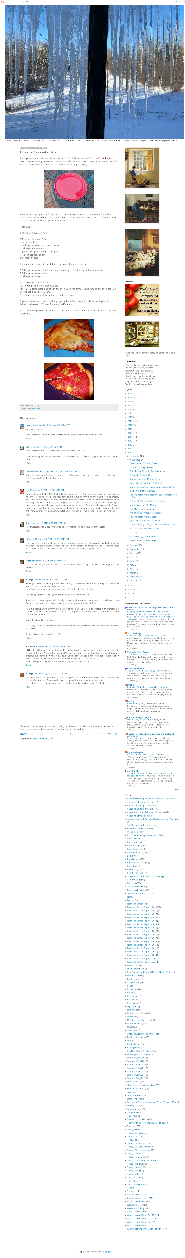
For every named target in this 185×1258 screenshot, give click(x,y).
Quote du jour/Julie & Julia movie (145, 520)
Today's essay (133, 1153)
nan (27, 490)
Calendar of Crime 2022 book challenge (145, 876)
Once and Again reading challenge (143, 1033)
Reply (28, 438)
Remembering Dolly (136, 703)
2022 (130, 405)
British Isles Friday (135, 873)
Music (130, 1026)
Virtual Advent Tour (136, 1201)
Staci (28, 523)
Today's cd (132, 1139)
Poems (134, 141)
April (132, 569)
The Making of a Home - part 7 (144, 509)
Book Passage (134, 845)
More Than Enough (136, 738)
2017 (130, 425)
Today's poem (133, 1167)
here (107, 158)
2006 (130, 597)
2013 (130, 440)
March (133, 572)
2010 (130, 452)
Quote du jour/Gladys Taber (143, 540)
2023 (130, 401)
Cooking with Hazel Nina (138, 893)
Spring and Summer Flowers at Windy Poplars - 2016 (151, 1102)
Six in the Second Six (136, 1095)
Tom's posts (133, 1177)
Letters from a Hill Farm (31, 10)
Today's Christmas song (138, 1150)
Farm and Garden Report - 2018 (142, 934)
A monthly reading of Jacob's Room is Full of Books (151, 798)
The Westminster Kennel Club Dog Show (146, 1122)
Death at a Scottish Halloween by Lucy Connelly (149, 687)
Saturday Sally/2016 (136, 1074)
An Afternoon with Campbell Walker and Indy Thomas (152, 819)
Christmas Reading (136, 890)
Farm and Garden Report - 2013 (142, 917)
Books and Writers (136, 862)
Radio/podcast (134, 1047)
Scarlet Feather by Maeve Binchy (145, 479)
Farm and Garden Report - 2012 (142, 914)
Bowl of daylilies (134, 869)
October (134, 545)
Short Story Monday (136, 1088)
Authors (26, 141)
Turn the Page (134, 633)
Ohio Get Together (136, 719)
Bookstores (132, 866)
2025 (130, 393)
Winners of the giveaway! (141, 467)
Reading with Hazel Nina (138, 1054)
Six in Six (131, 1092)
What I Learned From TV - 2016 (141, 1218)
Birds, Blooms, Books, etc (139, 717)
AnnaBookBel (133, 771)
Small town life (134, 1098)
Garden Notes (133, 979)
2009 (130, 585)
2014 (130, 436)
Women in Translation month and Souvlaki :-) (148, 635)
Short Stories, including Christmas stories (163, 141)
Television (132, 1112)
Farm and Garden (135, 903)
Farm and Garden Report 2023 (141, 962)
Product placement (136, 1037)
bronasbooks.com (135, 668)
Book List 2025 (115, 141)
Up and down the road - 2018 (140, 1194)
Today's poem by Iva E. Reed (143, 516)
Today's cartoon (134, 1136)
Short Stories (133, 1081)
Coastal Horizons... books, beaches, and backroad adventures (150, 735)
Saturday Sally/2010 (136, 1064)
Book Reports (133, 849)
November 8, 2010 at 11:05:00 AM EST (51, 579)
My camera (135, 532)
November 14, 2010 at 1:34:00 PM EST (55, 646)
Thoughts (132, 1126)
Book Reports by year (137, 852)
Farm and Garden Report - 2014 (142, 920)
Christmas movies (135, 886)
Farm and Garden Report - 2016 (142, 927)
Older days (132, 1030)
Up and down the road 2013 (140, 1198)
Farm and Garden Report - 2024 (142, 955)
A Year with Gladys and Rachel (141, 808)
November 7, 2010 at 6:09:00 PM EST (47, 447)
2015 (130, 433)
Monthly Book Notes (137, 1013)
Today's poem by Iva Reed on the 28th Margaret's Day (153, 496)
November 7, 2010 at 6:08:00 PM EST (53, 425)
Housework (132, 999)
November (135, 459)
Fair (129, 896)
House (130, 992)
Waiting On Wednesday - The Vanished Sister (148, 754)
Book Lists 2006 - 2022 (72, 141)
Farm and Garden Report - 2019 (142, 937)
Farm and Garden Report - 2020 (142, 941)
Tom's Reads (133, 1181)
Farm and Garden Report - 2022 (142, 948)
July (132, 557)
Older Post (113, 733)
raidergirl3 (31, 425)
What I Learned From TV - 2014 (141, 1211)
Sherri (28, 560)
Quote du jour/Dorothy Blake (143, 463)
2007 (130, 593)
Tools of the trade (135, 1184)
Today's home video (136, 1157)
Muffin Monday (134, 1023)
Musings (131, 701)
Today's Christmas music (139, 1146)
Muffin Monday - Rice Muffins (143, 505)
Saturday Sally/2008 (136, 1057)
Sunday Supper (134, 1109)
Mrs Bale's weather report (139, 1020)
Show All (177, 789)
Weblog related (134, 1204)
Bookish (131, 855)
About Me (17, 141)
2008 (130, 589)
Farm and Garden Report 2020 (141, 958)
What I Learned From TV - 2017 (141, 1222)
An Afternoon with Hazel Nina (141, 825)
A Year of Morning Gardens (140, 805)
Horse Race (132, 989)
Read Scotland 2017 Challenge (141, 1051)
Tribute (130, 1187)
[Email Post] (39, 405)
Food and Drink (33, 408)
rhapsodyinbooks (34, 471)
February (134, 576)
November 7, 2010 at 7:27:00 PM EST (47, 490)
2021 (130, 409)
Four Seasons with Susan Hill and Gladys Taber (149, 972)
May (132, 564)
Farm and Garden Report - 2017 (142, 931)
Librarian (30, 539)
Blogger (107, 1251)
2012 (130, 444)
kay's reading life (135, 752)
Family (130, 900)
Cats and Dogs (134, 879)
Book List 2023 (88, 141)
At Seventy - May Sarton (138, 828)
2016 (130, 429)
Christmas (132, 883)
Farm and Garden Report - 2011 (142, 910)
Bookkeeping (133, 859)
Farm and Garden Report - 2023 (142, 951)
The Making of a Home (138, 1119)
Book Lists (132, 838)
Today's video (133, 1174)
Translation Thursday (137, 654)
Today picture (133, 1129)
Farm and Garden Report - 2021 (142, 944)
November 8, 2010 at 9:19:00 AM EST (49, 560)
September (135, 549)
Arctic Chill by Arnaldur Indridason (146, 512)
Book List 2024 (102, 141)
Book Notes (132, 842)
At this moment (134, 831)
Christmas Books (55, 141)
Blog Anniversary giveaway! (142, 490)
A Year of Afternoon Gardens (140, 802)
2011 (130, 448)
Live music (132, 1009)
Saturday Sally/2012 (136, 1068)
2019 (130, 417)
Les (27, 447)
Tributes (131, 1191)
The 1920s (132, 1115)
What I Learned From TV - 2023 (141, 1225)
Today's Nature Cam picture (140, 1160)
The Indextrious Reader (138, 652)
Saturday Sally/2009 (136, 1061)
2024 (130, 397)
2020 (130, 413)
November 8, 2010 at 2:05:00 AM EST (52, 539)
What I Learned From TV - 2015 (141, 1215)
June (132, 561)
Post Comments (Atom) (43, 738)
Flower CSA (132, 965)
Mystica (130, 684)
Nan (28, 579)
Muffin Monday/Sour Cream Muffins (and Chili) (152, 487)
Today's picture (134, 1163)
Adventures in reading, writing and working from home (150, 608)
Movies (126, 141)
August (133, 553)
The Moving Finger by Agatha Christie (147, 471)
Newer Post (25, 733)
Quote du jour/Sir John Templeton (146, 483)
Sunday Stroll (133, 1105)
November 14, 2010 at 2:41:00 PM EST (51, 673)
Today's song (133, 1170)
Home (9, 141)
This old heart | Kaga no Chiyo (141, 670)
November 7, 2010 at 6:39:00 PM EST (60, 471)
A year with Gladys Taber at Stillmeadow (146, 812)
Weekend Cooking (135, 1208)
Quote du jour (133, 1044)
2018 (130, 421)
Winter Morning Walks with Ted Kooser (145, 1228)
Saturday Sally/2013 (136, 1071)
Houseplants (133, 996)
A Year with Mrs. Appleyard (139, 815)
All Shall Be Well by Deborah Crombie (147, 501)
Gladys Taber (133, 982)
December (135, 456)
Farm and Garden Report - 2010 (142, 907)
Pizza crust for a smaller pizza (144, 528)
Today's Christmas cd (137, 1143)
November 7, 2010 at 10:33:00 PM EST (48, 523)
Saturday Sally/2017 (136, 1078)
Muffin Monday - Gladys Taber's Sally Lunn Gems (153, 524)
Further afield (133, 975)
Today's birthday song (137, 1133)
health (130, 985)
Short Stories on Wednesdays (141, 1085)
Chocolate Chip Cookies (141, 475)
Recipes (143, 141)
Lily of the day (133, 1006)
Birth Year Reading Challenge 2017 (143, 835)
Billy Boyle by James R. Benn (143, 536)
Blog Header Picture (39, 141)
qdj (128, 1040)
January (134, 580)
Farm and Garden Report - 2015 (142, 924)
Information (133, 1003)
